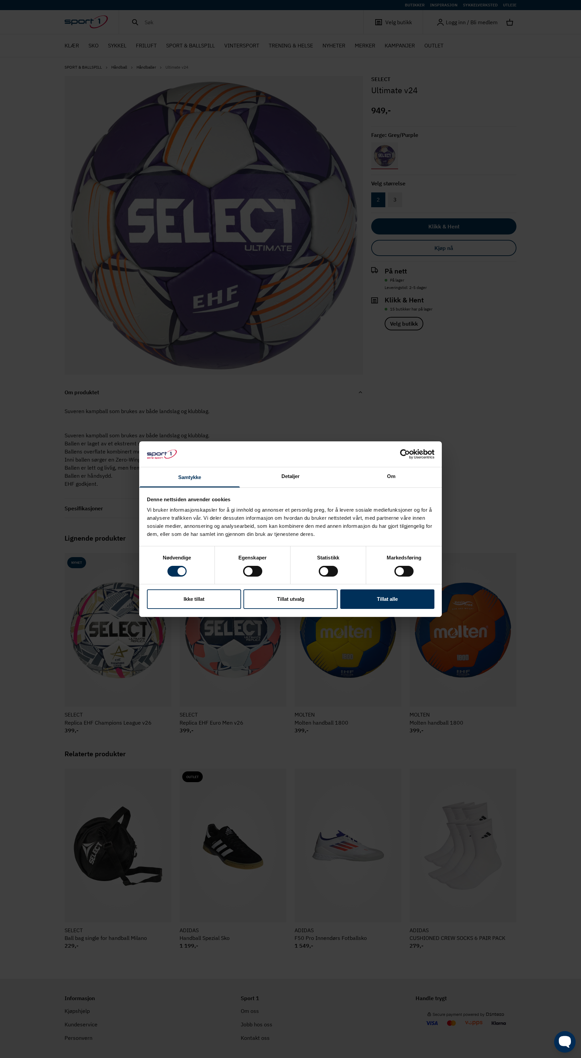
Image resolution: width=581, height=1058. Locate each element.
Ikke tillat (194, 599)
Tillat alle (387, 599)
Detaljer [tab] (290, 476)
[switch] (252, 571)
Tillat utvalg (290, 599)
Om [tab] (391, 476)
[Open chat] (565, 1042)
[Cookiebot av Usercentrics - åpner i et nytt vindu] (405, 454)
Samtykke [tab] (189, 477)
